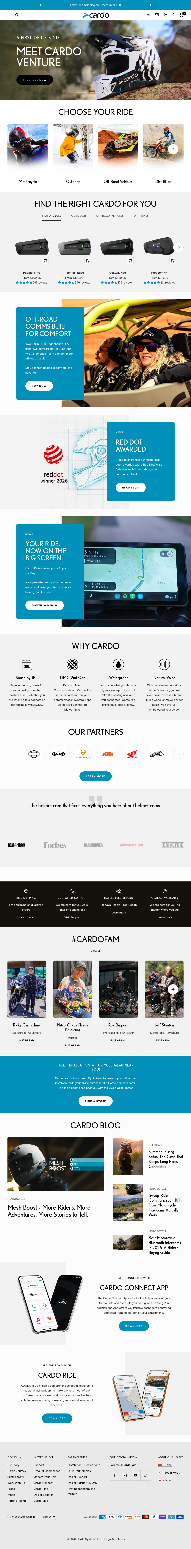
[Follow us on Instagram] (125, 1475)
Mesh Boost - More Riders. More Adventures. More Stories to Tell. (48, 1210)
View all (95, 950)
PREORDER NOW (38, 81)
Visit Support (72, 917)
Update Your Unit (45, 1477)
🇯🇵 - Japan (165, 1480)
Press (11, 1489)
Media (11, 1495)
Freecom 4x (159, 272)
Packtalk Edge (74, 272)
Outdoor (78, 215)
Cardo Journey (16, 1471)
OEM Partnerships (79, 1471)
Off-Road (155, 1145)
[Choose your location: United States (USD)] (148, 15)
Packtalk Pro (31, 272)
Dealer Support (77, 1477)
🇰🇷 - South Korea (169, 1472)
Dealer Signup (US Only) (83, 1483)
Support (39, 1465)
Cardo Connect (43, 1483)
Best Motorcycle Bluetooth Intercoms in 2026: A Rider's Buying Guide (165, 1245)
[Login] (173, 15)
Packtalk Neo (117, 272)
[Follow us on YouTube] (135, 1475)
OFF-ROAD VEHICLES (110, 215)
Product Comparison (47, 1471)
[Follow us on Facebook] (115, 1475)
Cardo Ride (41, 1489)
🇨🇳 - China (165, 1465)
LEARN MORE (95, 776)
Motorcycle (51, 215)
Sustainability (15, 1477)
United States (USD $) (22, 1516)
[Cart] (182, 15)
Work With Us (16, 1483)
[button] (24, 282)
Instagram (32, 1041)
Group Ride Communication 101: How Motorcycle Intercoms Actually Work (164, 1205)
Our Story (13, 1465)
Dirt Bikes (141, 215)
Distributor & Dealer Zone (84, 1465)
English (47, 1516)
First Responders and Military (81, 1491)
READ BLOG (134, 489)
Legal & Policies (114, 1539)
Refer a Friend (16, 1500)
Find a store (95, 1101)
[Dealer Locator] (165, 15)
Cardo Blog (41, 1500)
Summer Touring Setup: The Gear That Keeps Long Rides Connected (166, 1158)
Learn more (26, 917)
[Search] (17, 15)
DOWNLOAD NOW (48, 607)
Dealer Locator (43, 1495)
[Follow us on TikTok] (145, 1475)
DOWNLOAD (137, 1327)
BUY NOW (42, 387)
